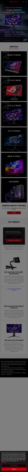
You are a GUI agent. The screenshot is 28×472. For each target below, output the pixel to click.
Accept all (14, 469)
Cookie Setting (14, 465)
